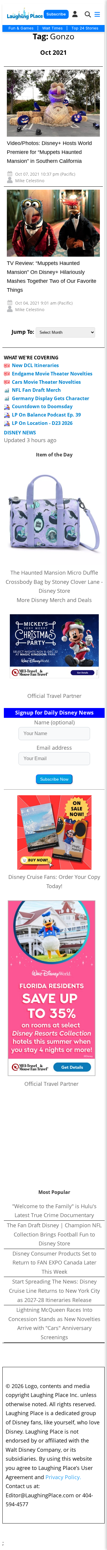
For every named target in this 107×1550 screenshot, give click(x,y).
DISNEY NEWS (20, 433)
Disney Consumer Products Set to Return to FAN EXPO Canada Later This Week (54, 1262)
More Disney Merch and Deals (54, 600)
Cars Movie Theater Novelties (46, 382)
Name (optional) (54, 722)
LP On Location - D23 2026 (42, 423)
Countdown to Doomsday (42, 406)
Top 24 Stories (84, 28)
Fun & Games (21, 28)
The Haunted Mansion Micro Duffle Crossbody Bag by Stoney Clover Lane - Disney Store (54, 581)
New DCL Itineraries (35, 365)
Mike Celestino (29, 180)
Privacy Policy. (63, 1477)
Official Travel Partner (54, 695)
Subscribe (56, 14)
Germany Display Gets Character (50, 398)
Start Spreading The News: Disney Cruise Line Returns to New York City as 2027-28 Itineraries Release (54, 1290)
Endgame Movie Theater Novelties (52, 373)
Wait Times (52, 28)
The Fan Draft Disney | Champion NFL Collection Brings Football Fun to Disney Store (54, 1234)
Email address (54, 747)
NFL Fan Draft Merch (36, 390)
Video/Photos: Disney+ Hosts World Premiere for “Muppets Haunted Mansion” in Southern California (49, 152)
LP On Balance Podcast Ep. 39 (46, 414)
